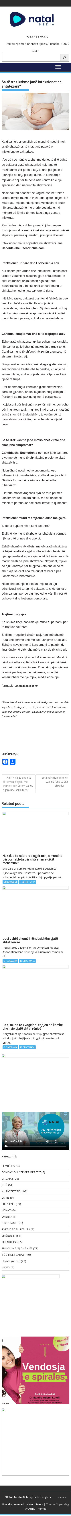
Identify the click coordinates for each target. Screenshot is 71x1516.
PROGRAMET (10, 1223)
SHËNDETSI (9, 1242)
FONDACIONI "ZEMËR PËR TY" (21, 1172)
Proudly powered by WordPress (22, 1504)
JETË (4, 1185)
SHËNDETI (8, 1235)
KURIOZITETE (11, 1191)
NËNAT (6, 1210)
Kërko (35, 51)
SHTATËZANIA (10, 960)
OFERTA (7, 1216)
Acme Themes (37, 1508)
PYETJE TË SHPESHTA (16, 1229)
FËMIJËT (7, 1166)
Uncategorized (11, 1261)
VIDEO (6, 1267)
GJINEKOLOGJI (10, 881)
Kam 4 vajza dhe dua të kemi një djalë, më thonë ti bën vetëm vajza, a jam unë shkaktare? (18, 784)
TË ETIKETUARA (27, 881)
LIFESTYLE (8, 1204)
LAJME (5, 1197)
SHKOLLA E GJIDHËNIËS (17, 1248)
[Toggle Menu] (58, 67)
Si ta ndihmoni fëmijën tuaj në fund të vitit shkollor (55, 781)
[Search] (64, 57)
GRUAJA (6, 1178)
